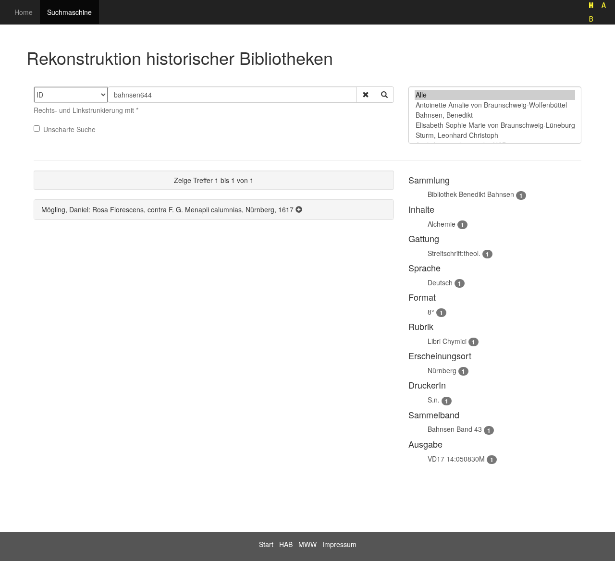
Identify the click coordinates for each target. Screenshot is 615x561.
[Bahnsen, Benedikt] (495, 115)
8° (431, 312)
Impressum (339, 544)
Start (266, 544)
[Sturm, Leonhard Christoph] (495, 135)
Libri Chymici (447, 341)
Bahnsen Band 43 (455, 429)
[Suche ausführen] (384, 94)
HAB (286, 544)
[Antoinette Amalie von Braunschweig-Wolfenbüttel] (495, 105)
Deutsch (440, 282)
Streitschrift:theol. (454, 253)
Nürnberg (442, 370)
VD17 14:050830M (456, 458)
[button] (365, 94)
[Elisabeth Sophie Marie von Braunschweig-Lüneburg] (495, 125)
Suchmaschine (69, 12)
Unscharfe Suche (69, 129)
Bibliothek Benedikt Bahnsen (471, 194)
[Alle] (495, 95)
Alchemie (441, 224)
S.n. (434, 399)
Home (23, 12)
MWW (307, 544)
